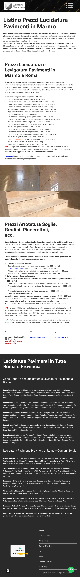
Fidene (27, 393)
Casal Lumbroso (15, 428)
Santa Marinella (51, 491)
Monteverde (34, 425)
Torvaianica (65, 506)
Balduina (37, 390)
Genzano (65, 458)
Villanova (32, 468)
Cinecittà (66, 413)
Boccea (48, 425)
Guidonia (24, 468)
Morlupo (64, 483)
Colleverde (7, 471)
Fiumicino (23, 498)
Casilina (40, 413)
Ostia (5, 501)
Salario (53, 435)
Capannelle (68, 405)
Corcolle (45, 418)
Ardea (28, 506)
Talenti (33, 393)
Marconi (24, 403)
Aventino (41, 438)
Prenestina (32, 413)
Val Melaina (60, 393)
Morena (36, 403)
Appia (5, 405)
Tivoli (18, 468)
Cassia (43, 390)
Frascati (58, 458)
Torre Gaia (55, 408)
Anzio (51, 506)
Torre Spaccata (15, 418)
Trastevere (25, 438)
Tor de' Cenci (48, 405)
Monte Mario (28, 390)
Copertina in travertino (17, 269)
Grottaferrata (8, 461)
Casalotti (55, 425)
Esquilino (6, 438)
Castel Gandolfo (48, 458)
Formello (57, 481)
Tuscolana (58, 413)
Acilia (30, 403)
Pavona (26, 463)
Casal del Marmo (14, 430)
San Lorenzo (61, 435)
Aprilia (33, 506)
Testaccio (33, 438)
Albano (26, 458)
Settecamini (53, 418)
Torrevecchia (17, 390)
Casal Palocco (62, 428)
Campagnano (42, 481)
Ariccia (38, 458)
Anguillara (32, 481)
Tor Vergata (36, 418)
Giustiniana (51, 390)
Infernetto (30, 405)
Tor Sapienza (67, 415)
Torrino (17, 403)
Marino (33, 458)
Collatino (58, 415)
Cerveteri (18, 486)
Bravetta (63, 425)
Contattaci (10, 156)
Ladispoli (41, 491)
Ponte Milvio (50, 393)
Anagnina (12, 405)
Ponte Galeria (26, 430)
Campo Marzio (51, 438)
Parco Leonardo (40, 498)
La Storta (66, 390)
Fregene (31, 498)
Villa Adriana (40, 471)
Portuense (25, 425)
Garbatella (53, 403)
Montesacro (40, 393)
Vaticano (29, 435)
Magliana (16, 425)
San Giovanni (16, 438)
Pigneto (51, 415)
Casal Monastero (65, 418)
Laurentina (44, 403)
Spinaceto (38, 405)
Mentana (66, 468)
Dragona (51, 501)
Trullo (31, 428)
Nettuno (57, 506)
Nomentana (15, 413)
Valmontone (40, 463)
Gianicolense (51, 428)
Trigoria (31, 501)
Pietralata (43, 415)
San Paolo (69, 403)
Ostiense (61, 403)
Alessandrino (26, 418)
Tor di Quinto (14, 395)
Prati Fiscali (24, 395)
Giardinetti (16, 415)
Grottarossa (43, 395)
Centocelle (7, 415)
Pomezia (22, 506)
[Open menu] (69, 5)
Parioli (39, 435)
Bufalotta (20, 393)
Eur (13, 403)
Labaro (5, 395)
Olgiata (59, 390)
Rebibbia (35, 415)
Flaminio (46, 435)
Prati (34, 435)
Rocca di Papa (19, 461)
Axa (64, 501)
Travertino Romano (15, 139)
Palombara (58, 468)
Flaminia (6, 393)
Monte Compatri (47, 461)
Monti (69, 435)
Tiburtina (24, 413)
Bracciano (23, 481)
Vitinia (20, 501)
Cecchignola (21, 405)
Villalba (39, 468)
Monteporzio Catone (32, 461)
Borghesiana (49, 413)
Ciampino (19, 458)
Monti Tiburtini (26, 415)
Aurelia (42, 425)
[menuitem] (58, 530)
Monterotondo (17, 471)
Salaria (13, 393)
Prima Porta (70, 393)
